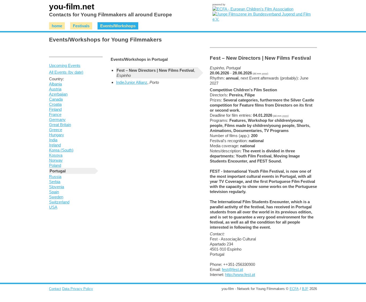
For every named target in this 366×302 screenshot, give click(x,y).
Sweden (56, 197)
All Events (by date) (66, 72)
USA (53, 207)
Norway (56, 160)
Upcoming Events (64, 65)
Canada (56, 99)
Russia (55, 176)
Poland (55, 165)
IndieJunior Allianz (131, 82)
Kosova (55, 155)
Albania (55, 84)
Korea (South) (61, 150)
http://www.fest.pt (240, 274)
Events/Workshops (118, 26)
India (53, 140)
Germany (57, 119)
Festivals (81, 26)
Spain (54, 192)
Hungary (56, 135)
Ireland (55, 145)
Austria (55, 89)
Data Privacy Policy (77, 289)
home (57, 26)
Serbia (54, 181)
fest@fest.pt (232, 269)
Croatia (55, 104)
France (55, 114)
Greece (55, 129)
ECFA (294, 289)
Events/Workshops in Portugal (139, 59)
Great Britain (60, 124)
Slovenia (56, 186)
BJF (305, 289)
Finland (55, 109)
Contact (55, 289)
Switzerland (59, 202)
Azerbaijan (58, 94)
